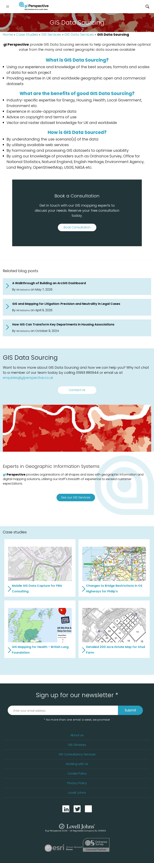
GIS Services (51, 34)
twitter (77, 808)
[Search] (147, 6)
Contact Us (77, 390)
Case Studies (27, 34)
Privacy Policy (77, 783)
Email (88, 808)
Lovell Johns (77, 793)
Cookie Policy (77, 773)
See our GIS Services (75, 497)
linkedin (65, 808)
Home (8, 34)
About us (77, 735)
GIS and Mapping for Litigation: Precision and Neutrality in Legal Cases (66, 304)
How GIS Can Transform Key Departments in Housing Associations (63, 324)
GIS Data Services (79, 34)
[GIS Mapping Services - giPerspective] (34, 6)
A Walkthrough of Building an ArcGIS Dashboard (49, 283)
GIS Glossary (77, 745)
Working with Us (77, 764)
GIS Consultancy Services (77, 754)
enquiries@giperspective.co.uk (28, 377)
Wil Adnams (23, 289)
